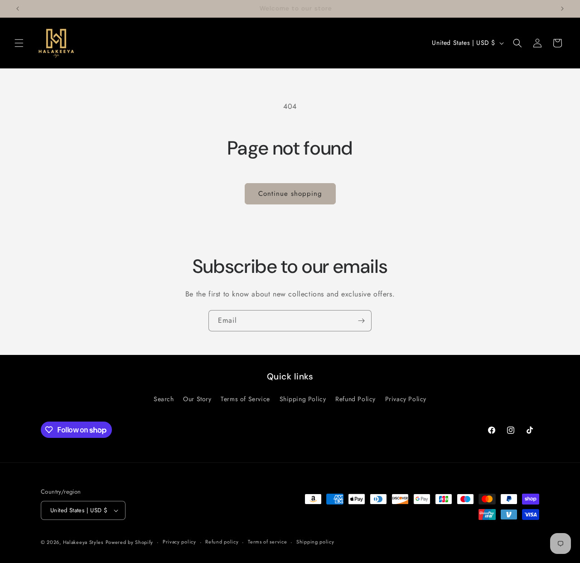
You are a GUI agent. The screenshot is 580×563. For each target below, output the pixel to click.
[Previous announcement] (18, 8)
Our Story (197, 398)
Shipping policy (315, 541)
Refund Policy (355, 398)
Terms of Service (245, 398)
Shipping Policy (303, 398)
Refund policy (221, 541)
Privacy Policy (405, 398)
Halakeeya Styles (83, 542)
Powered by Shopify (130, 542)
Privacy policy (179, 541)
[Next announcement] (562, 8)
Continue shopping (290, 194)
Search (164, 398)
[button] (19, 43)
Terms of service (267, 541)
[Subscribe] (361, 320)
